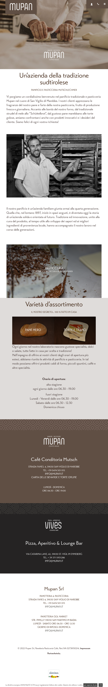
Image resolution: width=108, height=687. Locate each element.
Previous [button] (18, 270)
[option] (54, 34)
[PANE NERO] (33, 344)
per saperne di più (90, 685)
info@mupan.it (54, 473)
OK (100, 685)
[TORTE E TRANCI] (75, 344)
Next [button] (89, 270)
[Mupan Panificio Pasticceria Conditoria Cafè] (21, 6)
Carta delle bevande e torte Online (54, 477)
